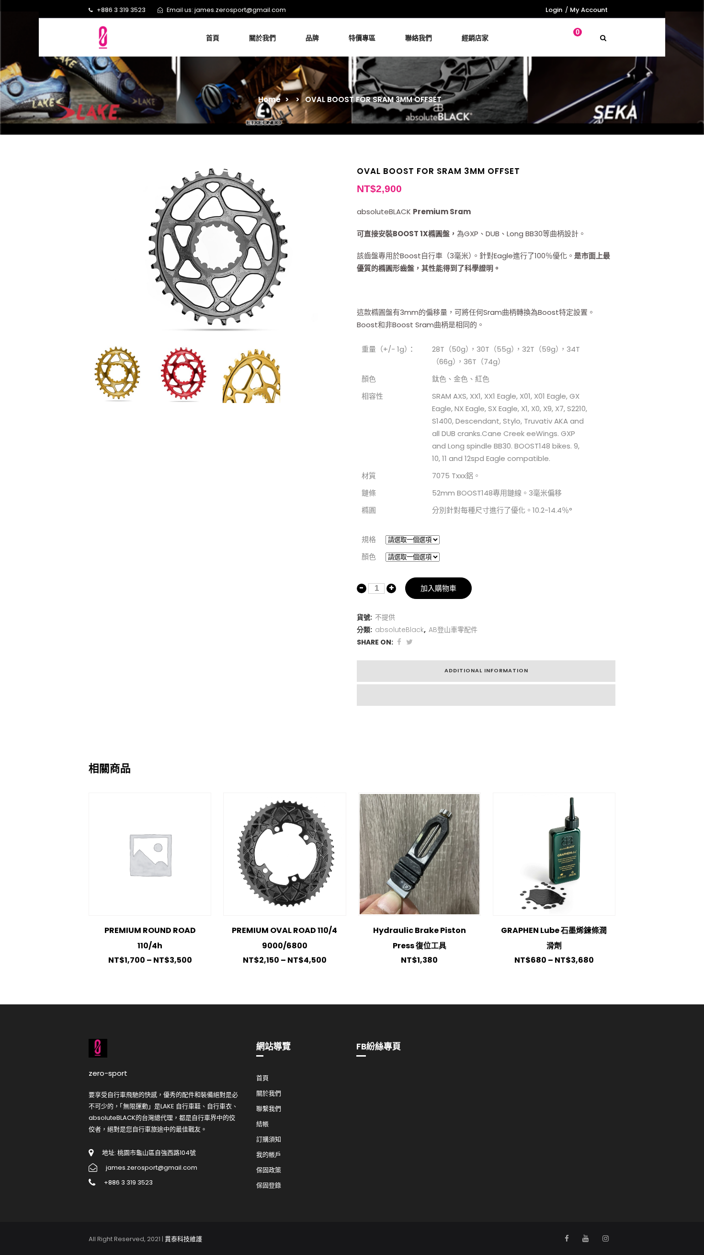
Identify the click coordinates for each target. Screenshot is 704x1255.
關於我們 (268, 1093)
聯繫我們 (268, 1108)
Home (269, 99)
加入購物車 (438, 588)
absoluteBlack (399, 629)
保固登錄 (268, 1185)
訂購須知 (268, 1139)
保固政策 (268, 1170)
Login (553, 9)
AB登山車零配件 (453, 629)
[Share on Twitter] (409, 642)
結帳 (262, 1124)
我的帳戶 (268, 1154)
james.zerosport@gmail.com (240, 9)
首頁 (262, 1078)
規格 (369, 539)
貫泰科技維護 (183, 1238)
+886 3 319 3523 (121, 9)
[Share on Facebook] (399, 642)
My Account (589, 9)
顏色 (369, 557)
